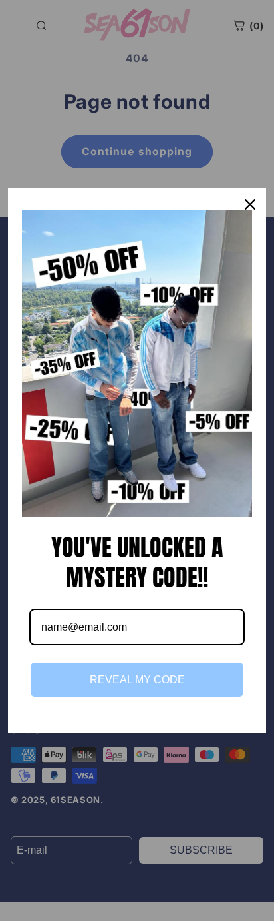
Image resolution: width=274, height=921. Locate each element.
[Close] (250, 204)
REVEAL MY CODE (137, 679)
